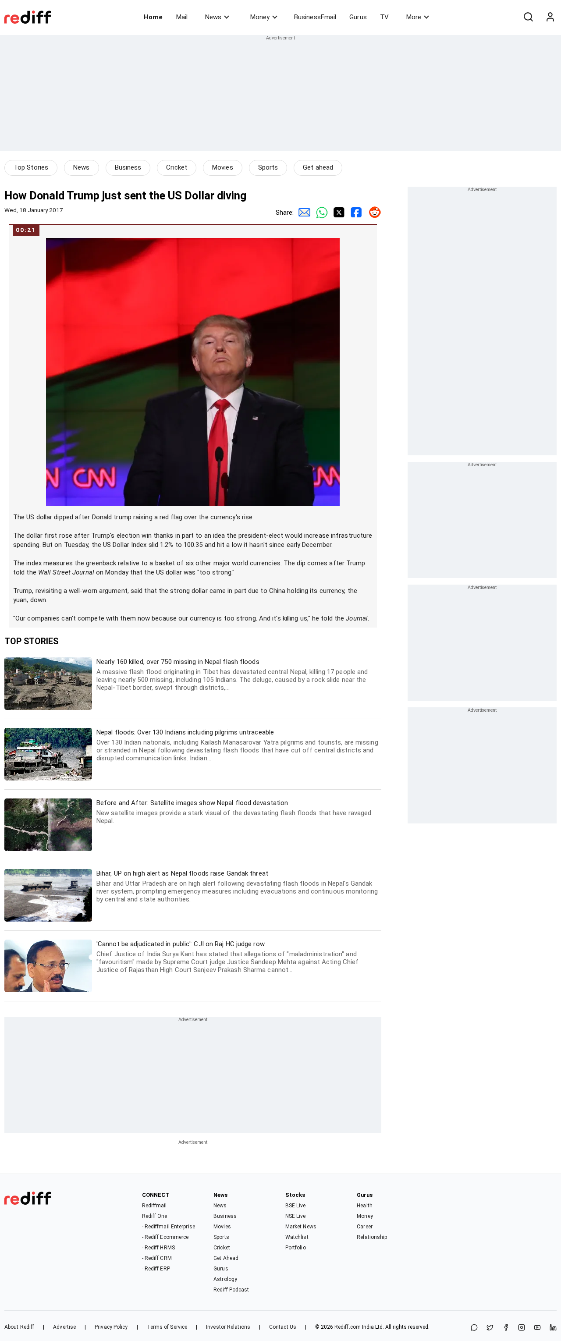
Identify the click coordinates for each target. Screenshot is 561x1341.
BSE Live (295, 1206)
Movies (222, 167)
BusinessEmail (315, 17)
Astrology (225, 1279)
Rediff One (154, 1216)
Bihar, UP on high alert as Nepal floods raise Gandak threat (237, 886)
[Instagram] (521, 1328)
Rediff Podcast (231, 1290)
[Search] (528, 17)
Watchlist (297, 1237)
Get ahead (318, 167)
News (213, 17)
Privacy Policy (111, 1327)
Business (128, 167)
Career (365, 1227)
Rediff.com (347, 1327)
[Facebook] (505, 1328)
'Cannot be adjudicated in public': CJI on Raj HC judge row (227, 957)
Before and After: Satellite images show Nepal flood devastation (233, 812)
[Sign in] (550, 17)
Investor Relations (228, 1327)
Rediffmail (154, 1206)
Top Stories (31, 167)
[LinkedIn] (553, 1328)
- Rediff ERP (156, 1269)
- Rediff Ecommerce (165, 1237)
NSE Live (295, 1216)
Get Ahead (225, 1258)
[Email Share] (302, 212)
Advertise (64, 1327)
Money (260, 17)
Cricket (176, 167)
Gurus (358, 17)
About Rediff (19, 1327)
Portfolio (295, 1248)
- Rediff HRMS (158, 1248)
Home (153, 17)
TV (384, 17)
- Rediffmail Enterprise (168, 1227)
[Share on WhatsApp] (474, 1328)
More (413, 17)
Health (365, 1206)
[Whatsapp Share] (320, 212)
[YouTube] (537, 1328)
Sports (268, 167)
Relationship (372, 1237)
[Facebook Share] (355, 212)
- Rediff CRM (157, 1258)
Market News (300, 1227)
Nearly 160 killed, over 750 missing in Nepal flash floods (232, 675)
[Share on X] (490, 1328)
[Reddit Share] (372, 212)
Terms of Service (167, 1327)
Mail (182, 17)
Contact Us (282, 1327)
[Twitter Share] (337, 212)
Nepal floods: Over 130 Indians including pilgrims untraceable (237, 745)
